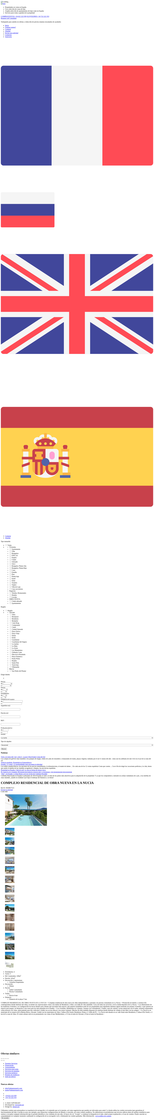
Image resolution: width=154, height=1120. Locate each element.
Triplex (14, 585)
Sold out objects (10, 1077)
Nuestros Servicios (11, 1063)
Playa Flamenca (17, 656)
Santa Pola (15, 663)
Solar (13, 581)
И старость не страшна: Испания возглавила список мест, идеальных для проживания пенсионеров (36, 772)
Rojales (14, 661)
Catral (14, 627)
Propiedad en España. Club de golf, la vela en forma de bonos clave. (23, 770)
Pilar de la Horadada (18, 654)
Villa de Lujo (16, 587)
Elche (14, 638)
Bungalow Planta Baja (19, 568)
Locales (14, 597)
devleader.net (19, 1105)
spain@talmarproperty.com (14, 1090)
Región (3, 607)
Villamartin (15, 667)
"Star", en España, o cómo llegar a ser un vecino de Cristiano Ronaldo (24, 774)
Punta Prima (16, 659)
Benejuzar (15, 617)
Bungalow (15, 553)
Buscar (4, 749)
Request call (5, 18)
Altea (13, 615)
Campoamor (16, 625)
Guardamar (15, 640)
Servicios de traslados (12, 1071)
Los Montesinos (17, 650)
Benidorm (15, 619)
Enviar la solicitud (7, 790)
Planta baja (15, 576)
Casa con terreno (17, 589)
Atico (13, 564)
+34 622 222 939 (10, 1096)
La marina (15, 644)
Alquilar (7, 31)
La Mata (14, 646)
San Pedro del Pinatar (19, 671)
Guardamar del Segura (19, 642)
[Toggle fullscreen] (6, 1058)
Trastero (14, 583)
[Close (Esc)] (2, 1058)
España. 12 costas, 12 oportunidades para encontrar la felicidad (21, 764)
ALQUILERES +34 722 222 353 (38, 16)
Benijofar (15, 621)
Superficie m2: (5, 705)
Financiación (9, 1065)
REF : (3, 720)
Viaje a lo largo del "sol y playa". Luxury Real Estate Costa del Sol (23, 757)
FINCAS (15, 555)
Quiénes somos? (10, 27)
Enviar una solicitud (11, 33)
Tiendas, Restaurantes (19, 593)
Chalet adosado (17, 601)
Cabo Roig (15, 623)
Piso (13, 574)
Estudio (14, 572)
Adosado (15, 562)
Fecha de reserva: (6, 728)
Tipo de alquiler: (6, 741)
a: (1, 685)
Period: (3, 734)
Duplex (14, 557)
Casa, (13, 570)
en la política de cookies (103, 1116)
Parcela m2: (5, 713)
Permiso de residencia (12, 1075)
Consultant (12, 18)
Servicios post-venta (11, 1069)
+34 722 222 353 (10, 1097)
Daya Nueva (16, 631)
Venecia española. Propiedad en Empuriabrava (16, 762)
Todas (10, 545)
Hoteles (14, 595)
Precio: (3, 682)
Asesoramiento (10, 1067)
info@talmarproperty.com (13, 1088)
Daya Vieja (15, 633)
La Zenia (15, 648)
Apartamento (16, 549)
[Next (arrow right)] (4, 1060)
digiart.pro (16, 1107)
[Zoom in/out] (8, 1058)
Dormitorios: (5, 693)
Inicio (7, 25)
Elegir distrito (5, 674)
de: (2, 683)
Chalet (14, 560)
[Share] (4, 1058)
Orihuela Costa (17, 652)
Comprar (8, 29)
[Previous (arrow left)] (2, 1060)
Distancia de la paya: (8, 699)
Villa (13, 551)
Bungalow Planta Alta (19, 566)
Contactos (8, 35)
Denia (14, 635)
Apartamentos (16, 603)
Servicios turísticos (11, 1073)
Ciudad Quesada (17, 629)
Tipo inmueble (5, 541)
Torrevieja (8, 37)
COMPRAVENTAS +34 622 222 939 (13, 16)
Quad (13, 578)
